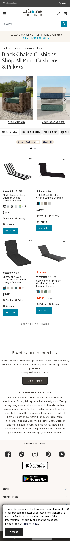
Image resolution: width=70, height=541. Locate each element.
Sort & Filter (11, 132)
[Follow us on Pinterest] (48, 454)
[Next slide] (64, 99)
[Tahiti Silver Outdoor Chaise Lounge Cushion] (50, 203)
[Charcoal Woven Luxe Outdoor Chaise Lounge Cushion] (5, 288)
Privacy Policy (30, 523)
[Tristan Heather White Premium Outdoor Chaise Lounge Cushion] (50, 291)
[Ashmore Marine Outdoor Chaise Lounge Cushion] (12, 206)
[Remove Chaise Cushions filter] (37, 142)
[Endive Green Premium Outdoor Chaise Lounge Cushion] (46, 291)
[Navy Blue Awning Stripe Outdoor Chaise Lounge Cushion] (16, 206)
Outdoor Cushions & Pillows (28, 48)
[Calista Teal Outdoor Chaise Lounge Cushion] (20, 206)
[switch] (30, 159)
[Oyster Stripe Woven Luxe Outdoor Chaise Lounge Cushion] (8, 288)
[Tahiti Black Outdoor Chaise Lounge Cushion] (38, 203)
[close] (68, 509)
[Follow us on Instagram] (35, 454)
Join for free (35, 380)
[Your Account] (59, 13)
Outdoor (6, 48)
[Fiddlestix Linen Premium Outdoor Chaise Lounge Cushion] (42, 291)
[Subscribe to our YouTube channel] (62, 454)
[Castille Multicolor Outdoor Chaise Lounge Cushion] (8, 206)
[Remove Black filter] (51, 142)
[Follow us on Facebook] (8, 454)
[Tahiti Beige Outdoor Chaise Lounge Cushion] (42, 203)
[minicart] (65, 13)
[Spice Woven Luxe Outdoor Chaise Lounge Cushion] (20, 288)
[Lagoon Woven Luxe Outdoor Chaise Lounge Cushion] (16, 288)
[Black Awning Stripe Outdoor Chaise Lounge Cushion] (5, 206)
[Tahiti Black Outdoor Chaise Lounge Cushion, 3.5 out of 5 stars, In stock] (51, 171)
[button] (32, 13)
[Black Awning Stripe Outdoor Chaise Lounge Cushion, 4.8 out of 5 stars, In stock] (18, 171)
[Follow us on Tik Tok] (21, 454)
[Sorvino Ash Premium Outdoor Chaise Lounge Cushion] (38, 291)
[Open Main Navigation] (4, 13)
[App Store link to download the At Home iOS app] (35, 465)
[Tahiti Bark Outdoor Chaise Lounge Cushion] (46, 203)
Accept (14, 532)
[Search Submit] (64, 24)
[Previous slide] (5, 99)
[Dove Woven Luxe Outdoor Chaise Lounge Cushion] (12, 288)
